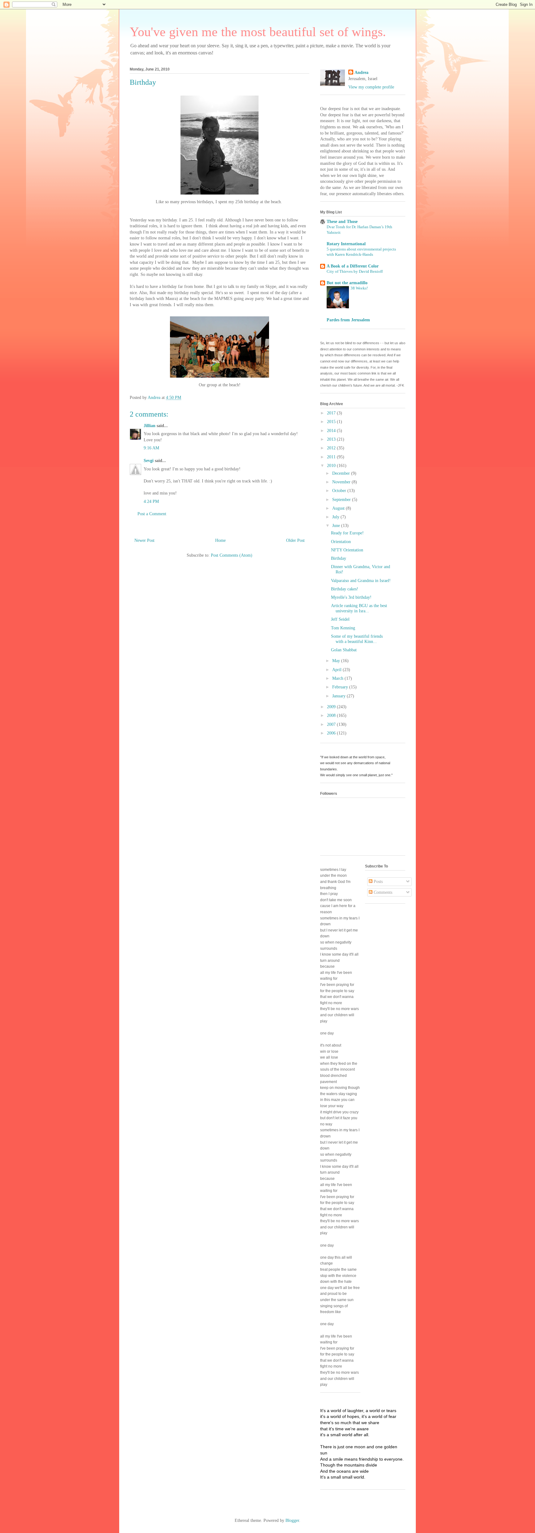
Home (220, 540)
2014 (332, 430)
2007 (332, 724)
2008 (332, 715)
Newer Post (144, 540)
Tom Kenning (343, 628)
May (336, 660)
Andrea (361, 72)
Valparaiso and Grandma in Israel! (361, 580)
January (339, 696)
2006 (332, 733)
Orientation (341, 541)
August (339, 508)
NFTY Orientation (347, 550)
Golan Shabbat (344, 650)
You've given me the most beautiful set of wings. (258, 32)
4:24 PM (151, 501)
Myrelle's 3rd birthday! (351, 597)
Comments (382, 892)
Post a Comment (151, 514)
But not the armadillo (347, 282)
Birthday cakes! (344, 589)
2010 (332, 465)
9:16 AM (151, 448)
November (342, 482)
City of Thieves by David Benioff (355, 271)
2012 (332, 448)
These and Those (342, 221)
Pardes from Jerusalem (348, 320)
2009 (332, 706)
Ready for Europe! (347, 533)
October (339, 490)
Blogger (292, 1520)
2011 (332, 457)
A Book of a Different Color (353, 266)
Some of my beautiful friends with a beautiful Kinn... (357, 639)
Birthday (338, 558)
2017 (332, 413)
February (340, 687)
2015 (332, 421)
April (337, 669)
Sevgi (149, 460)
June (336, 525)
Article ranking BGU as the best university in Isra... (359, 608)
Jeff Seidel (340, 619)
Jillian (149, 425)
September (342, 499)
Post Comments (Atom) (231, 555)
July (336, 517)
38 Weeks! (359, 288)
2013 (332, 439)
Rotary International (346, 244)
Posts (377, 881)
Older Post (295, 540)
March (338, 678)
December (341, 473)
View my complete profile (371, 87)
